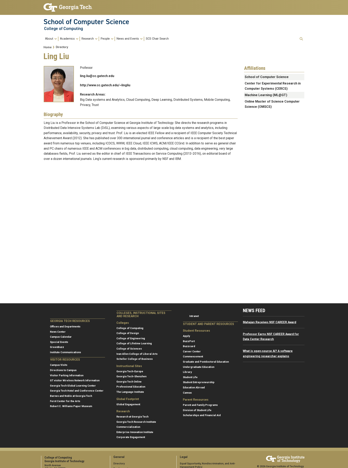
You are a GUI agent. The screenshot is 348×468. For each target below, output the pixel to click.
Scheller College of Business (134, 358)
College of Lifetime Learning (134, 343)
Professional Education (130, 386)
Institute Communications (65, 352)
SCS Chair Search (157, 38)
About (49, 38)
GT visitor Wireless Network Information (74, 380)
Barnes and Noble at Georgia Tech (71, 395)
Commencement (193, 356)
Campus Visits (58, 364)
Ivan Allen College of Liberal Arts (136, 353)
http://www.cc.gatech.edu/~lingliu (105, 85)
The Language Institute (130, 391)
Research (88, 38)
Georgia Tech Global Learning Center (73, 385)
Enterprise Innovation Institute (134, 432)
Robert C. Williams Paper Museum (71, 406)
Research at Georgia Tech (132, 416)
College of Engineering (130, 338)
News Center (58, 331)
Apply (186, 335)
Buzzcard (189, 346)
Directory (62, 47)
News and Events (128, 38)
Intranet (194, 316)
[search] (301, 38)
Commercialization (128, 426)
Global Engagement (128, 404)
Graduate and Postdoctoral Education (206, 361)
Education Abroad (194, 387)
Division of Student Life (197, 410)
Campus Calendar (61, 336)
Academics (67, 38)
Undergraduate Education (198, 366)
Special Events (59, 342)
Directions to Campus (63, 370)
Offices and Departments (65, 326)
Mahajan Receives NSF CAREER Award (269, 322)
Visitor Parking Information (66, 375)
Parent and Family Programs (200, 404)
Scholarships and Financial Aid (202, 415)
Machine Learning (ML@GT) (266, 95)
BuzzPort (189, 341)
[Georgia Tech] (285, 458)
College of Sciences (129, 348)
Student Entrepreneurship (198, 382)
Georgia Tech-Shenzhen (131, 376)
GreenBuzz (57, 347)
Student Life (190, 377)
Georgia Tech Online (129, 381)
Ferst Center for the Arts (65, 401)
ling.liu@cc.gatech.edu (97, 76)
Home (48, 47)
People (105, 38)
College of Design (127, 333)
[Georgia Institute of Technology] (68, 6)
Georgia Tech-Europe (129, 371)
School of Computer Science (86, 21)
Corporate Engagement (130, 437)
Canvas (187, 392)
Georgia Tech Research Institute (136, 421)
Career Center (192, 351)
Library (187, 371)
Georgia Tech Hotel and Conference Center (77, 390)
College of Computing (63, 28)
